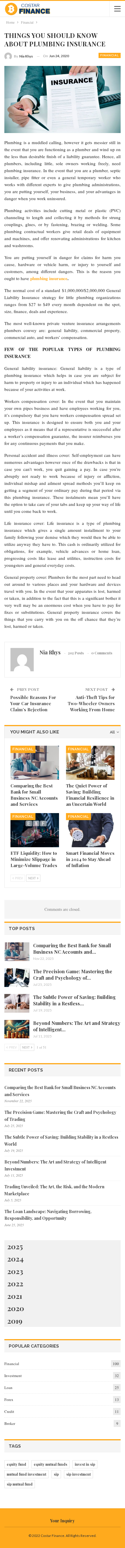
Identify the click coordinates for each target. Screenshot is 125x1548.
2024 (15, 1258)
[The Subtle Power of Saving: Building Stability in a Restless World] (16, 1003)
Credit (9, 1411)
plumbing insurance (48, 278)
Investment (13, 1375)
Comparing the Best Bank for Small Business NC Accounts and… (72, 948)
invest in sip (85, 1464)
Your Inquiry (62, 1520)
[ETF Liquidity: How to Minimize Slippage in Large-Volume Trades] (34, 830)
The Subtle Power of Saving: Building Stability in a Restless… (74, 1000)
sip (56, 1474)
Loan (8, 1387)
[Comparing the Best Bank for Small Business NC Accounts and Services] (34, 763)
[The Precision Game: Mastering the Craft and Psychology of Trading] (16, 977)
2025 (15, 1246)
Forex (8, 1399)
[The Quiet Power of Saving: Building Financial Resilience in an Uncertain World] (90, 763)
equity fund (16, 1464)
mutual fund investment (26, 1474)
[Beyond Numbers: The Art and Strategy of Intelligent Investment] (16, 1029)
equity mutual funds (50, 1464)
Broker (9, 1423)
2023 (15, 1271)
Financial (109, 55)
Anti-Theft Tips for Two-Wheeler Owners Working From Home (91, 703)
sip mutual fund (20, 1484)
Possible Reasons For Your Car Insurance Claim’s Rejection (33, 703)
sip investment (78, 1474)
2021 (14, 1296)
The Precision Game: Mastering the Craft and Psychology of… (72, 974)
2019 (14, 1320)
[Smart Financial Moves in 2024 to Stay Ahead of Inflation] (90, 830)
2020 (15, 1308)
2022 (15, 1283)
